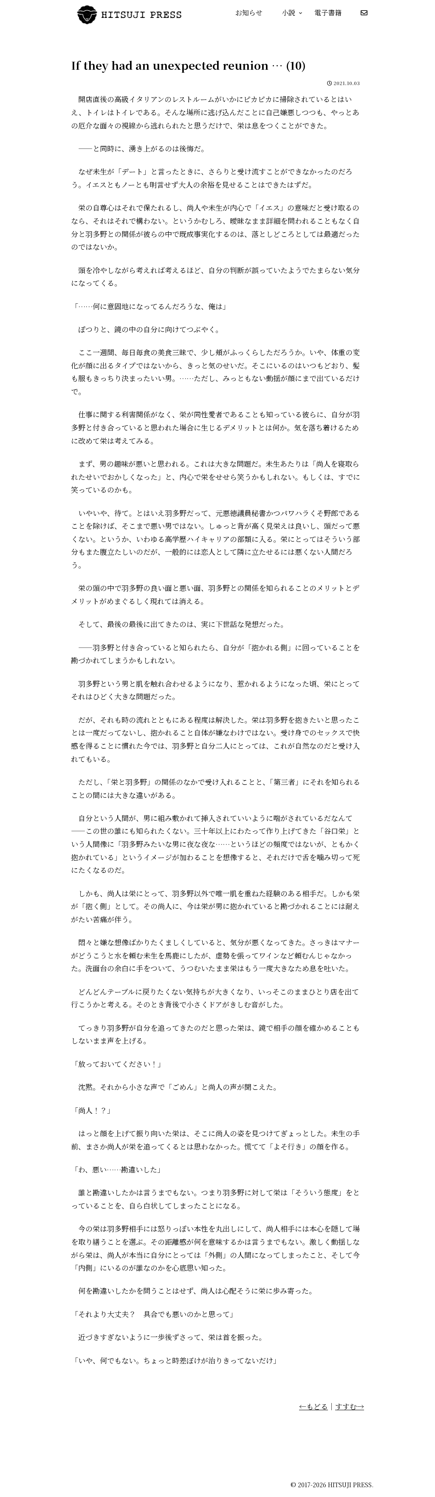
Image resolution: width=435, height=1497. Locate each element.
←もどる (313, 1406)
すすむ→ (349, 1406)
